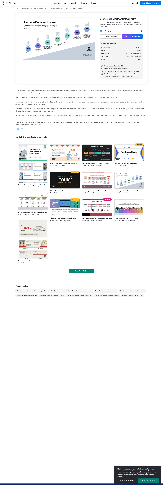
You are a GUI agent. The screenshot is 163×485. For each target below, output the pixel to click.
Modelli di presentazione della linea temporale (31, 291)
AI (65, 3)
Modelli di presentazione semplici (105, 291)
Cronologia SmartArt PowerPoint (126, 191)
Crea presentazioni (26, 8)
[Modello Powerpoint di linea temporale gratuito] (97, 153)
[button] (110, 36)
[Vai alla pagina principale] (10, 3)
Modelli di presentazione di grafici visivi (80, 295)
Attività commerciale (56, 8)
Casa (17, 8)
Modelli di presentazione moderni (132, 295)
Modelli (74, 3)
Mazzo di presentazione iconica (61, 191)
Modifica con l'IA (134, 36)
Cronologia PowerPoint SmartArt (94, 191)
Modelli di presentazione (41, 8)
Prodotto (56, 3)
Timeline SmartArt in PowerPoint (126, 218)
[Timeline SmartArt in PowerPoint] (129, 207)
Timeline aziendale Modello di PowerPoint (65, 218)
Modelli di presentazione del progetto (52, 295)
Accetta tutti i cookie (148, 480)
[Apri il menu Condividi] (141, 31)
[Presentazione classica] (33, 240)
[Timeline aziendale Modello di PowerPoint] (65, 207)
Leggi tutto (19, 129)
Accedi (135, 3)
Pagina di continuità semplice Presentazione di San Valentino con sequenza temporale (65, 163)
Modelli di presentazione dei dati (27, 295)
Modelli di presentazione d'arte (82, 291)
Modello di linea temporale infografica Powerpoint (129, 163)
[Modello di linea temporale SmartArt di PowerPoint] (97, 207)
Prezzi (93, 3)
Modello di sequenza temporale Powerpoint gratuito (33, 212)
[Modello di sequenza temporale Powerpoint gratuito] (33, 201)
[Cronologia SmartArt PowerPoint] (129, 180)
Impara (84, 3)
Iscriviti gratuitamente (151, 3)
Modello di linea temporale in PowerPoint (33, 185)
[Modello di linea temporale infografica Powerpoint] (129, 153)
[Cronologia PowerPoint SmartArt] (97, 180)
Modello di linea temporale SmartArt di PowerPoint (97, 218)
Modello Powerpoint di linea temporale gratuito (97, 163)
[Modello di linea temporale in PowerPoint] (33, 164)
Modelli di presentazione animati (59, 291)
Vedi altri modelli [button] (81, 271)
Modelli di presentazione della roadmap (132, 291)
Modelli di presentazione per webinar (107, 295)
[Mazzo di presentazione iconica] (65, 180)
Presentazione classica (26, 261)
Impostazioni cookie (127, 480)
